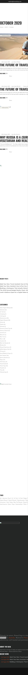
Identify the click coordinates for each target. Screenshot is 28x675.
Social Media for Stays (5, 353)
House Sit (2, 335)
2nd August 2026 (5, 657)
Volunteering (3, 372)
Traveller (2, 368)
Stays (1, 359)
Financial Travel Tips (5, 328)
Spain (9, 504)
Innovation (2, 502)
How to (1, 339)
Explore (2, 324)
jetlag (11, 502)
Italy (7, 502)
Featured (2, 326)
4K (0, 498)
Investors (2, 341)
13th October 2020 (5, 62)
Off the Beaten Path (4, 349)
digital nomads (12, 500)
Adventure (2, 310)
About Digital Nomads (5, 308)
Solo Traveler (3, 355)
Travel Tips (2, 366)
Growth (2, 332)
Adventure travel (6, 498)
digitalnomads (20, 500)
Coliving (2, 316)
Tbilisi (24, 504)
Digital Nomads (4, 320)
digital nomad (3, 500)
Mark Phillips (16, 62)
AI (12, 498)
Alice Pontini (16, 134)
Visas (1, 370)
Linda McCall (16, 86)
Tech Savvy (2, 362)
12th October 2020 (5, 134)
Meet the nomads (18, 502)
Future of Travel (3, 330)
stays (13, 504)
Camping (2, 314)
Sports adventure (4, 357)
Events (1, 322)
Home (1, 27)
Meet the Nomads (4, 343)
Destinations (3, 318)
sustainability (19, 504)
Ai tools (20, 498)
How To (2, 337)
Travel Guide (3, 364)
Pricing (2, 351)
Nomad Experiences (4, 347)
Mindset (2, 345)
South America (3, 504)
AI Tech (2, 312)
